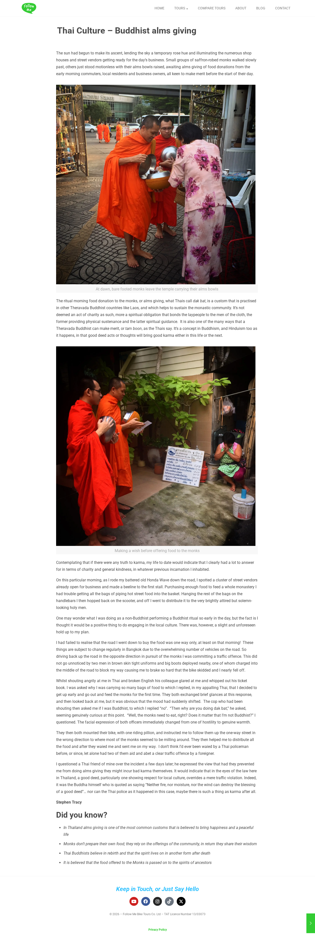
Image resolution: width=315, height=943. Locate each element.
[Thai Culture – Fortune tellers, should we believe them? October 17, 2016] (310, 923)
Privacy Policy (157, 929)
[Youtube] (133, 901)
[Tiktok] (169, 901)
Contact (282, 8)
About (240, 8)
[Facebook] (145, 901)
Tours (179, 8)
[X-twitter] (181, 901)
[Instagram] (157, 901)
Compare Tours (211, 8)
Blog (260, 8)
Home (159, 8)
